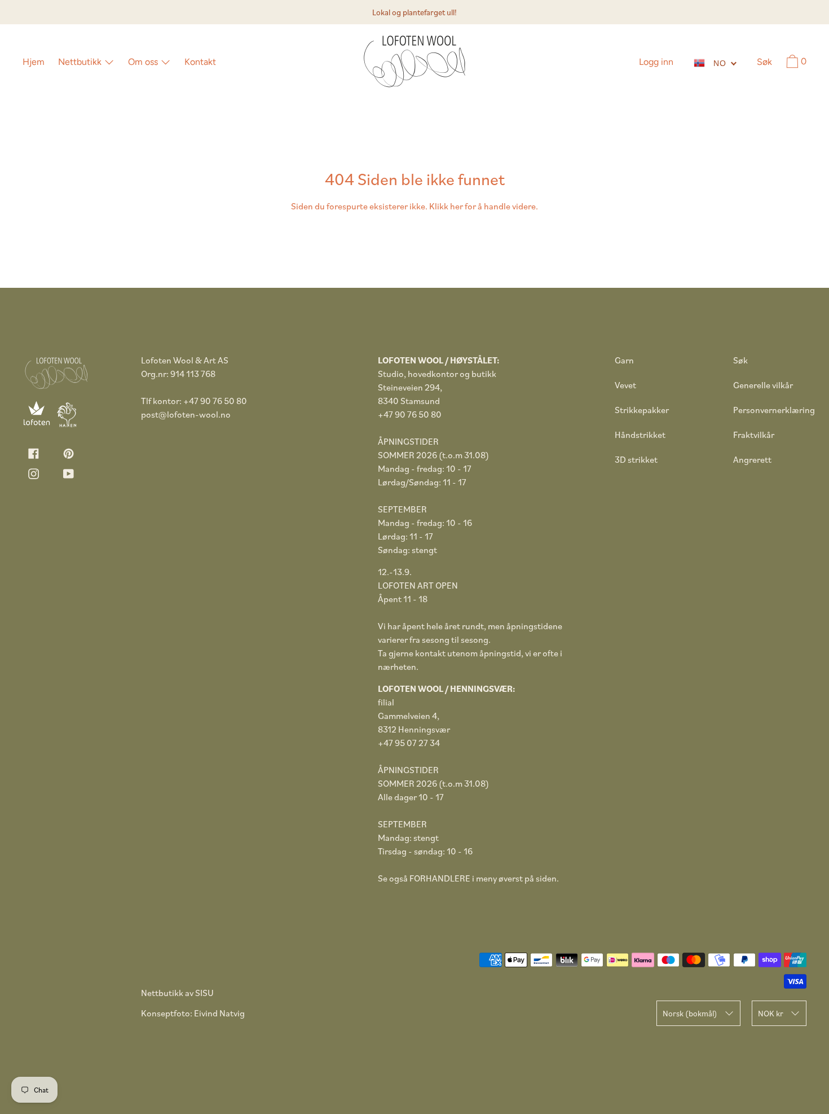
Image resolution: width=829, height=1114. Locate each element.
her (456, 206)
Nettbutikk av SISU (177, 992)
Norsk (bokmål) (690, 1013)
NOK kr (770, 1013)
